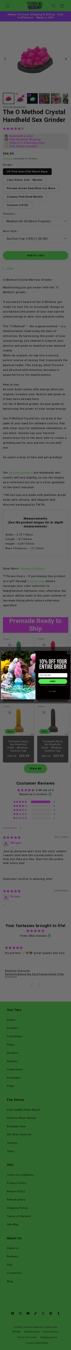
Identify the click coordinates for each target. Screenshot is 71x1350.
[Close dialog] (68, 652)
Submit (53, 681)
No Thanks (53, 691)
